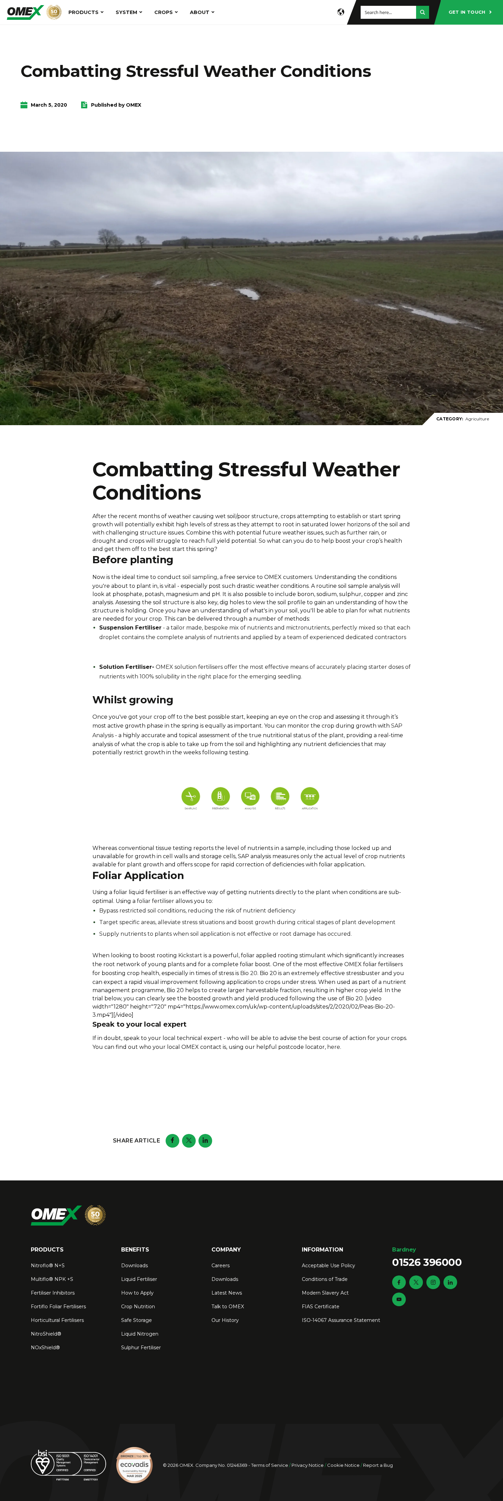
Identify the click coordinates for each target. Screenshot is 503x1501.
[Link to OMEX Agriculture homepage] (34, 12)
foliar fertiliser (155, 901)
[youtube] (399, 1299)
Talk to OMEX (227, 1306)
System (126, 12)
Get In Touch (467, 12)
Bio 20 (248, 973)
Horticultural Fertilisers (57, 1320)
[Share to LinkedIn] (205, 1141)
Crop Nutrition (138, 1306)
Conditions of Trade (325, 1279)
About (199, 12)
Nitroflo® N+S (48, 1265)
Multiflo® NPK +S (52, 1279)
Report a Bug (378, 1465)
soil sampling (199, 577)
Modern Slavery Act (325, 1293)
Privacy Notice (308, 1465)
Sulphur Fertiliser (141, 1347)
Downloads (134, 1265)
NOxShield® (45, 1347)
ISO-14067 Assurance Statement (341, 1320)
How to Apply (137, 1293)
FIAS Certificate (320, 1306)
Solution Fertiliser (125, 667)
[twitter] (416, 1282)
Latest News (226, 1293)
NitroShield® (46, 1334)
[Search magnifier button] (422, 12)
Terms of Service (269, 1465)
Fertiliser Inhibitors (53, 1293)
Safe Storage (136, 1320)
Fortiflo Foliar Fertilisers (58, 1306)
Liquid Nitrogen (139, 1334)
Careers (220, 1265)
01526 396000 (427, 1257)
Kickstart (190, 955)
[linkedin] (450, 1282)
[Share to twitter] (189, 1141)
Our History (225, 1320)
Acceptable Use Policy (328, 1265)
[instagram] (433, 1282)
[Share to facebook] (172, 1141)
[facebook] (399, 1282)
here (333, 1047)
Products (83, 12)
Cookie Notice (343, 1465)
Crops (163, 12)
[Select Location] (340, 12)
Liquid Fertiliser (139, 1279)
